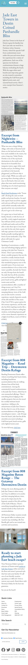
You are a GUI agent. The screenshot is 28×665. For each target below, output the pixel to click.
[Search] (25, 624)
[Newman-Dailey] (8, 3)
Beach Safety (4, 611)
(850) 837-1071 (19, 615)
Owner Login (18, 603)
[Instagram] (13, 649)
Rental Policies (18, 607)
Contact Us (4, 605)
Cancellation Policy (20, 609)
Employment (18, 601)
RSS (16, 611)
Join (22, 641)
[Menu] (25, 3)
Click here (4, 323)
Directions (4, 607)
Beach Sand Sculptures (9, 193)
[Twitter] (8, 649)
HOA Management (6, 615)
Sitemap (17, 613)
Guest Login (4, 613)
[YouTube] (18, 649)
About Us (3, 603)
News (3, 609)
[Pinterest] (23, 649)
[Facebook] (3, 649)
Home (3, 601)
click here (17, 427)
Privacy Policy (18, 605)
